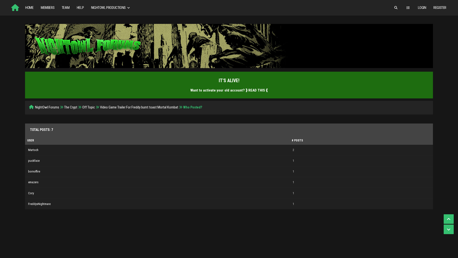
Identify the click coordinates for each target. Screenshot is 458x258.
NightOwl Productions (108, 7)
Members (47, 7)
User (30, 140)
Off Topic (88, 107)
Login (422, 7)
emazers (33, 182)
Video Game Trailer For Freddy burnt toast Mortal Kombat (139, 107)
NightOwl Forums (47, 107)
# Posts (297, 140)
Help (80, 7)
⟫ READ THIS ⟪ (257, 90)
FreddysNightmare (39, 204)
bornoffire (34, 171)
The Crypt (70, 107)
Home (29, 7)
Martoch (33, 150)
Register (439, 7)
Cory (31, 193)
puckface (34, 160)
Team (65, 7)
